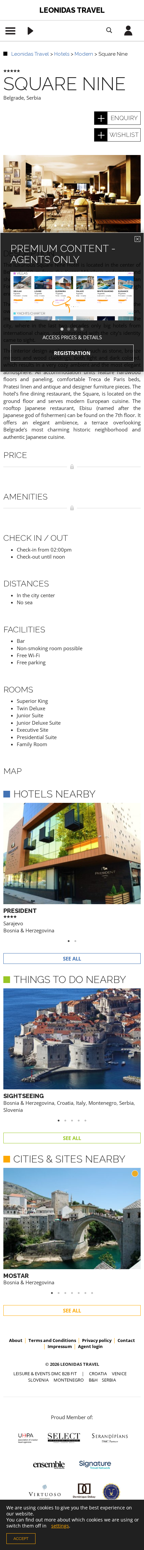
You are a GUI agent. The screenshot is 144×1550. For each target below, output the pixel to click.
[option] (72, 308)
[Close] (137, 239)
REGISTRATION (72, 353)
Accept (20, 1538)
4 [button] (85, 329)
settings (60, 1526)
